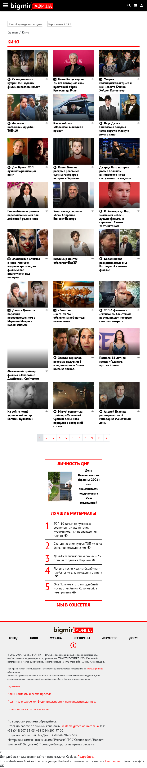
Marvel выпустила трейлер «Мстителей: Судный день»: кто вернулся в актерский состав (68, 419)
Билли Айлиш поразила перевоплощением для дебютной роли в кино (23, 214)
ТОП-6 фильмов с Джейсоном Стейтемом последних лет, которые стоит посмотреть (115, 315)
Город (13, 638)
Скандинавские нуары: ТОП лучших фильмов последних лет (23, 82)
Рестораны (82, 638)
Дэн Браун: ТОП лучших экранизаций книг (21, 170)
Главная (12, 32)
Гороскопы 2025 (59, 24)
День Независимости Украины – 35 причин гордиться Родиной (77, 558)
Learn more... (113, 761)
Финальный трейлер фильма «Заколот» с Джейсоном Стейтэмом (23, 374)
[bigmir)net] (22, 5)
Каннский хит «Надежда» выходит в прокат (68, 126)
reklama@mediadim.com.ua (80, 726)
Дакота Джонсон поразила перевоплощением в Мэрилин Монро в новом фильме (21, 317)
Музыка (56, 638)
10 (99, 438)
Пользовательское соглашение (28, 709)
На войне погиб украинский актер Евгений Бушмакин (20, 415)
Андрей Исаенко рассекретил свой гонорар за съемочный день (115, 417)
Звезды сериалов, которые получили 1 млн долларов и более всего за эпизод (68, 363)
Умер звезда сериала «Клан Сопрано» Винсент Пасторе (67, 214)
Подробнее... (86, 756)
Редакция (13, 686)
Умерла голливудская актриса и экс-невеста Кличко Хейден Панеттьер (115, 84)
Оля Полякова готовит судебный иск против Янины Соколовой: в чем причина (76, 588)
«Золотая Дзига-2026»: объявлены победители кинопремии (69, 315)
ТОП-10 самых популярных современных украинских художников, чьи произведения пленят (75, 529)
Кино (25, 32)
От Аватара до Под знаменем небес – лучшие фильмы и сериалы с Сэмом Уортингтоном (114, 218)
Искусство (110, 638)
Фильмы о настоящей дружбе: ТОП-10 (20, 126)
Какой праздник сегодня (25, 24)
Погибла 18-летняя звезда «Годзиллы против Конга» (112, 361)
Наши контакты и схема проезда (29, 694)
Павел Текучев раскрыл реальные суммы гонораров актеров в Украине (66, 172)
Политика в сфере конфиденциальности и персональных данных (51, 701)
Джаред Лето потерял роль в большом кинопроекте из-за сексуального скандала (115, 172)
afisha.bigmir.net (95, 668)
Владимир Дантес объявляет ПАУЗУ (65, 260)
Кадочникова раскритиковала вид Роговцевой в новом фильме (113, 264)
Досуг (133, 638)
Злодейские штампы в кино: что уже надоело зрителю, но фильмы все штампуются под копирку (23, 268)
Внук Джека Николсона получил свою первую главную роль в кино (114, 128)
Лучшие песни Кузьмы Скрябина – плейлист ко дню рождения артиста (78, 570)
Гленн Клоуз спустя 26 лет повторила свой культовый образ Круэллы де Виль (68, 84)
